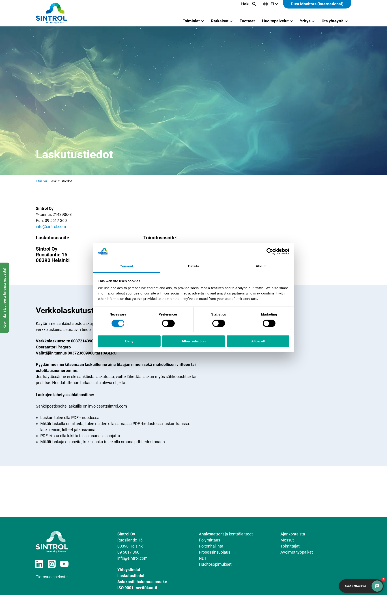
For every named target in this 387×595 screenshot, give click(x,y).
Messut (287, 540)
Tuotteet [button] (247, 21)
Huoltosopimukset (215, 564)
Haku (246, 4)
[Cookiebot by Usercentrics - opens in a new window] (269, 251)
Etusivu (41, 181)
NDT (203, 558)
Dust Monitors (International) (317, 4)
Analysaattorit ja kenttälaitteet (226, 534)
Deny (129, 341)
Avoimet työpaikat (296, 552)
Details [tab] (193, 266)
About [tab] (261, 266)
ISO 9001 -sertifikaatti (137, 587)
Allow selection (194, 341)
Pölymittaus (209, 540)
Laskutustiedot (130, 575)
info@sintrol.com (51, 226)
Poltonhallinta (211, 546)
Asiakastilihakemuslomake (142, 581)
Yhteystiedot (128, 569)
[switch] (168, 323)
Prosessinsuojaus (214, 552)
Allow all (258, 341)
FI (272, 4)
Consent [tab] (126, 266)
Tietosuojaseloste (52, 577)
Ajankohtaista (292, 534)
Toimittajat (290, 546)
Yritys (305, 21)
